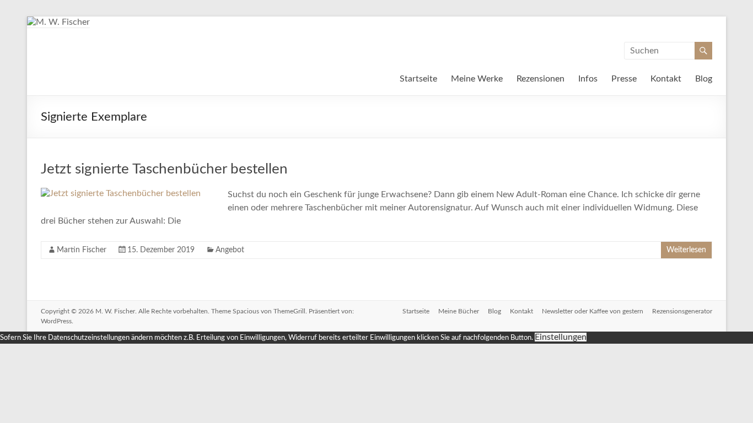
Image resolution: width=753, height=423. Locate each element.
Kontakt (665, 78)
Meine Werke (477, 78)
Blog (703, 78)
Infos (588, 78)
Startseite (418, 78)
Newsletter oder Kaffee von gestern (592, 311)
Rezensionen (540, 78)
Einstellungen (561, 337)
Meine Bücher (458, 311)
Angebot (230, 250)
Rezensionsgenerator (682, 311)
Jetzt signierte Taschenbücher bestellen (164, 169)
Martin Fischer (81, 250)
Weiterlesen (686, 250)
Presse (624, 78)
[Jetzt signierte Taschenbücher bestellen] (121, 193)
